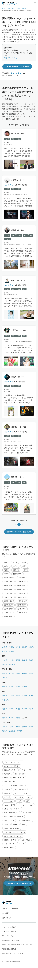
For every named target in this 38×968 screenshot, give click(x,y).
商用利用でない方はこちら (11, 953)
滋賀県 (4, 696)
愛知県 (18, 687)
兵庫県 (24, 696)
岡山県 (18, 709)
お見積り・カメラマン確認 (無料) (19, 883)
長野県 (4, 678)
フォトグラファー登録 (10, 908)
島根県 (11, 709)
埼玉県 (24, 660)
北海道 (4, 647)
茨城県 (4, 660)
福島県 (11, 651)
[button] (15, 562)
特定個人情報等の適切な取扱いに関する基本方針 (17, 944)
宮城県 (24, 647)
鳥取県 (4, 709)
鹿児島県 (12, 731)
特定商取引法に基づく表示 (10, 940)
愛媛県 (18, 718)
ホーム (4, 8)
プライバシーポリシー (9, 936)
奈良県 (31, 696)
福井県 (24, 673)
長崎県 (18, 727)
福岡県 (4, 727)
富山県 (11, 673)
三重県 (24, 687)
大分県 (31, 727)
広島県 (24, 709)
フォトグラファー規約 (9, 931)
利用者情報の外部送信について (11, 949)
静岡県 (11, 687)
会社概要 (5, 913)
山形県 (4, 651)
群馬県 (18, 660)
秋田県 (31, 647)
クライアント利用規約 (9, 927)
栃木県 (11, 660)
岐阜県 (4, 687)
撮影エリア (11, 8)
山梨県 (31, 673)
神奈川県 (12, 664)
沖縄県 (19, 731)
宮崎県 (4, 731)
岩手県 (18, 647)
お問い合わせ (7, 918)
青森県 (11, 647)
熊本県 (24, 727)
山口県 (31, 709)
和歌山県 (5, 700)
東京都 (4, 664)
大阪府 (18, 696)
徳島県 (4, 718)
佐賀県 (11, 727)
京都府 (11, 696)
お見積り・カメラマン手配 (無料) (17, 67)
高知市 (24, 8)
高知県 (18, 8)
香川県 (11, 718)
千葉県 (31, 660)
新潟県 (4, 673)
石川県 (18, 673)
